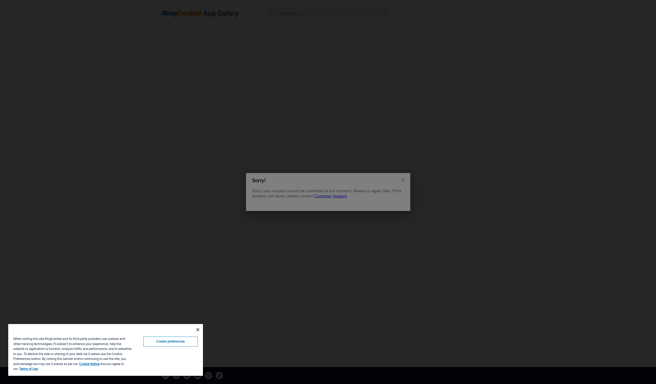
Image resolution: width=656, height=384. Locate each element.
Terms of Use (28, 369)
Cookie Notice (89, 364)
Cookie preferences (170, 341)
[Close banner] (197, 329)
